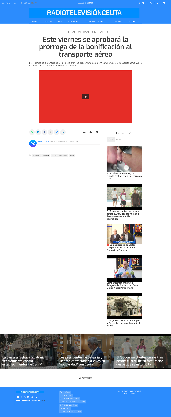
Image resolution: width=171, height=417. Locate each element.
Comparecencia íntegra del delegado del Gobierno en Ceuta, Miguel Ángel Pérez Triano (123, 285)
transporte (36, 155)
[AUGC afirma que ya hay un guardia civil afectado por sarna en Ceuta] (124, 159)
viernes (54, 155)
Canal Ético (65, 408)
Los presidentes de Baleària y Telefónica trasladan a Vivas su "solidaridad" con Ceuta (82, 361)
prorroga (46, 155)
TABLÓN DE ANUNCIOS (68, 405)
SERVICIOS (133, 22)
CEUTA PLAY (47, 22)
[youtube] (32, 397)
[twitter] (25, 397)
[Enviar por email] (97, 132)
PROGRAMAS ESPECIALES (95, 22)
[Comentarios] (90, 132)
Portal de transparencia (70, 412)
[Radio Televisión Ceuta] (84, 13)
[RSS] (36, 397)
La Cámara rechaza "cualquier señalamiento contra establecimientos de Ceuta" (24, 361)
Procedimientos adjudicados (72, 402)
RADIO (60, 22)
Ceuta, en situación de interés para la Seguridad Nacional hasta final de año (124, 323)
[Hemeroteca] (164, 3)
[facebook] (21, 397)
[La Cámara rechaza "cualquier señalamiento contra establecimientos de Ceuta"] (28, 351)
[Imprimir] (84, 132)
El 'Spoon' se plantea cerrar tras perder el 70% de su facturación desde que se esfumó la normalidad (123, 215)
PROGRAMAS (73, 22)
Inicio (34, 22)
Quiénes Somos (66, 395)
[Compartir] (139, 3)
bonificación (63, 155)
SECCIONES (117, 22)
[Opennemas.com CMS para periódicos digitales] (129, 392)
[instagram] (28, 397)
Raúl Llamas (43, 141)
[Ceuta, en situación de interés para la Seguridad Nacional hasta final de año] (124, 306)
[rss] (77, 141)
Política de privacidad (69, 399)
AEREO (72, 155)
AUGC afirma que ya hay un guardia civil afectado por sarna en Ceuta (124, 176)
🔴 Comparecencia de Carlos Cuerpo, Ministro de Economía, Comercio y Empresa (122, 247)
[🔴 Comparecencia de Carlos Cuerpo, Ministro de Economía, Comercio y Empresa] (124, 234)
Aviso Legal (65, 392)
